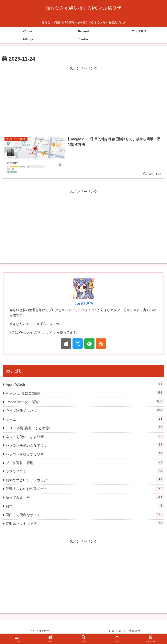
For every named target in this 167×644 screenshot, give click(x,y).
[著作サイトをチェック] (66, 343)
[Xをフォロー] (78, 343)
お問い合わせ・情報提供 (124, 631)
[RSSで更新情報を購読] (101, 343)
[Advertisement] (83, 100)
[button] (154, 550)
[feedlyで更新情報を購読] (89, 343)
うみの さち (83, 303)
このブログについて (42, 631)
